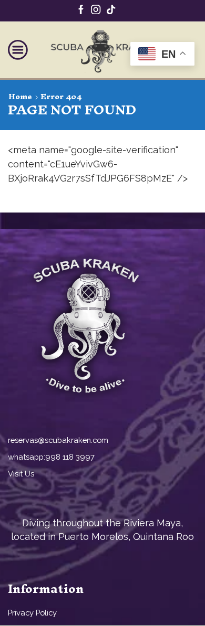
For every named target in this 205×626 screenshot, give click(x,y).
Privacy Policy (32, 612)
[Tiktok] (111, 10)
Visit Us (22, 473)
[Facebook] (81, 10)
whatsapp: (26, 456)
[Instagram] (95, 10)
